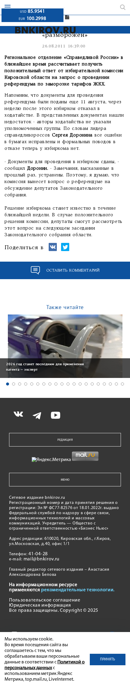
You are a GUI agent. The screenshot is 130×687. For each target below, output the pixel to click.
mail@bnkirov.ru (42, 559)
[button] (8, 384)
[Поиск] (122, 7)
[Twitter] (65, 249)
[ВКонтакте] (53, 249)
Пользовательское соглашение (44, 600)
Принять (107, 659)
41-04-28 (38, 554)
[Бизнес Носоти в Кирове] (45, 30)
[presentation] (6, 346)
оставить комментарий (73, 270)
